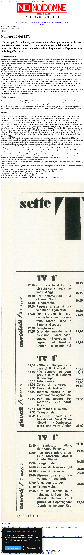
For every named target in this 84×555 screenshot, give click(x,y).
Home (11, 2)
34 (51, 528)
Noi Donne (5, 2)
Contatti (50, 2)
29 (43, 528)
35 (53, 528)
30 (44, 528)
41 (64, 528)
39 (60, 528)
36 (55, 528)
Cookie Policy (17, 553)
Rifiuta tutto (31, 548)
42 (65, 528)
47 (74, 528)
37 (57, 528)
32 (48, 528)
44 (69, 528)
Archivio (28, 2)
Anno (50, 537)
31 (46, 528)
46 (72, 528)
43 (67, 528)
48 (76, 528)
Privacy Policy (6, 553)
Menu (42, 24)
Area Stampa (42, 2)
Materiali (35, 2)
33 (50, 528)
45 (71, 528)
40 (62, 528)
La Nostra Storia (19, 2)
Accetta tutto (13, 548)
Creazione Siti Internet (37, 553)
